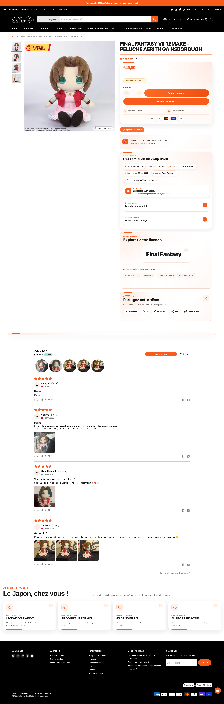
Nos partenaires (56, 659)
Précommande (35, 9)
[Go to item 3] (69, 365)
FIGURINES (45, 28)
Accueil (15, 36)
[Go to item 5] (97, 365)
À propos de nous (57, 655)
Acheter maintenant (166, 101)
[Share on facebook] (183, 400)
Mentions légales (134, 669)
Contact (51, 9)
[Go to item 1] (41, 365)
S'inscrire (204, 662)
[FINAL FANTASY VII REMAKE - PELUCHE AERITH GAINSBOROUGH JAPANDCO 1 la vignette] (16, 46)
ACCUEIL (16, 28)
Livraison (24, 9)
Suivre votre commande (60, 663)
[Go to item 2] (55, 365)
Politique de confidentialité (138, 662)
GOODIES (60, 28)
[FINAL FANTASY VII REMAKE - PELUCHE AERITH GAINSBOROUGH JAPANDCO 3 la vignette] (16, 68)
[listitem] (29, 615)
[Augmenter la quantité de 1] (139, 93)
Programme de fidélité (11, 9)
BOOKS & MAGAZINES (98, 28)
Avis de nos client (63, 9)
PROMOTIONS (175, 28)
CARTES (115, 28)
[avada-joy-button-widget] (218, 690)
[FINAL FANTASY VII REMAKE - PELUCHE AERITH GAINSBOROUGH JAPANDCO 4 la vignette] (16, 78)
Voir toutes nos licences (137, 283)
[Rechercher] (154, 19)
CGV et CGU (25, 693)
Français (198, 9)
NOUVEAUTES (30, 28)
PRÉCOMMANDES (132, 28)
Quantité (127, 88)
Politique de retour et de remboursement (144, 666)
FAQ (44, 9)
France (213, 9)
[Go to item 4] (83, 365)
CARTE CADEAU (174, 19)
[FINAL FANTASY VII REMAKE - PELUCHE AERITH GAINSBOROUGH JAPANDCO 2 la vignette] (16, 57)
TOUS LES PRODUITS (155, 28)
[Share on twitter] (188, 400)
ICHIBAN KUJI (76, 28)
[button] (126, 58)
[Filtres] (181, 354)
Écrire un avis (161, 354)
